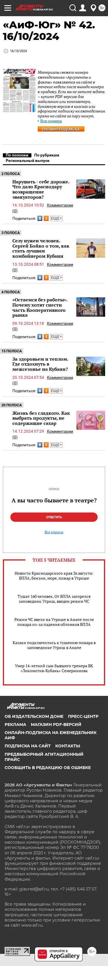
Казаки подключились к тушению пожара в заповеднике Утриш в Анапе (54, 645)
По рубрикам (46, 155)
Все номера (51, 121)
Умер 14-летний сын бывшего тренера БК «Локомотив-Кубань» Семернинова (54, 668)
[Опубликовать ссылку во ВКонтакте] (39, 218)
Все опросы (54, 532)
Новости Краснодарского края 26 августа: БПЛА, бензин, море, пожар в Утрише (54, 575)
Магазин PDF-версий (56, 724)
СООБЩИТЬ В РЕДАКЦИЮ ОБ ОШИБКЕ (48, 767)
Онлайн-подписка (61, 129)
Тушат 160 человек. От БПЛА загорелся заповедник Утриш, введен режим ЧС (54, 599)
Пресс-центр (83, 716)
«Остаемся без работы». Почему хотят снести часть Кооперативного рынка (39, 307)
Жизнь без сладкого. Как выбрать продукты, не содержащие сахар (41, 418)
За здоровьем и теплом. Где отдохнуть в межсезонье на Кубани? (40, 364)
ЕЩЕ (55, 218)
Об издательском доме (34, 716)
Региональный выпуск (28, 160)
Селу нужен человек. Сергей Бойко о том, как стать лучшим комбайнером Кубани (40, 248)
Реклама (15, 724)
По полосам (17, 155)
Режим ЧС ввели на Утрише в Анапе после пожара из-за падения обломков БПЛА (54, 622)
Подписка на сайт (28, 746)
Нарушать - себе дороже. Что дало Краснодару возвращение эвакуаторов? (40, 189)
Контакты (67, 746)
